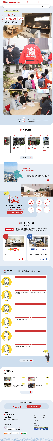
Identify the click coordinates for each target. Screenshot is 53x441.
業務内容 (35, 417)
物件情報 (44, 415)
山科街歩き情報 (36, 420)
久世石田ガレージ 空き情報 (31, 121)
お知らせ (35, 415)
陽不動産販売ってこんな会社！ (14, 212)
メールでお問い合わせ (34, 406)
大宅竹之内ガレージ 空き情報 (31, 119)
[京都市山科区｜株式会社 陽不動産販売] (11, 1)
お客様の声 (44, 417)
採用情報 (35, 423)
